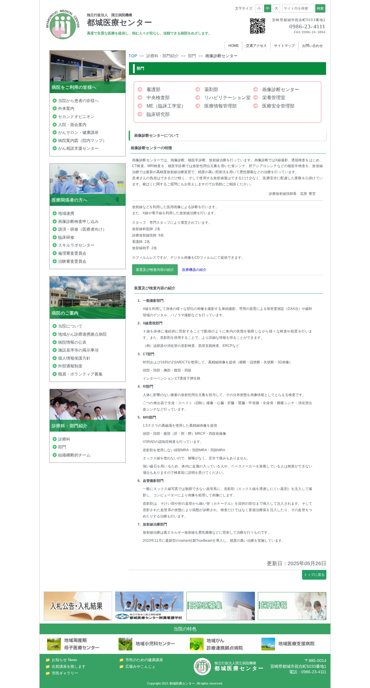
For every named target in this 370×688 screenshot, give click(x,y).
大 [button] (276, 8)
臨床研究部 (158, 114)
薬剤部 (211, 89)
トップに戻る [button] (314, 575)
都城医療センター (182, 683)
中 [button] (267, 8)
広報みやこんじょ (140, 666)
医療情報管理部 (220, 105)
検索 (320, 8)
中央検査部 (158, 97)
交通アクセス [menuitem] (256, 46)
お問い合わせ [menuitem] (312, 46)
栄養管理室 (273, 97)
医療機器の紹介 (194, 270)
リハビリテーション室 (227, 97)
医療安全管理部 (278, 105)
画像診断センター (280, 89)
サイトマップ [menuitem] (284, 46)
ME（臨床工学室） (166, 105)
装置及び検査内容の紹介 (155, 270)
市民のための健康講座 (144, 660)
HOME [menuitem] (233, 46)
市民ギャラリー (65, 673)
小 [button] (259, 8)
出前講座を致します (69, 666)
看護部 (153, 89)
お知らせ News (64, 660)
